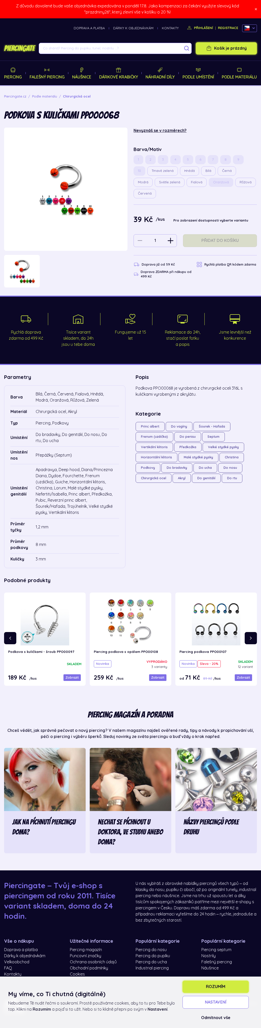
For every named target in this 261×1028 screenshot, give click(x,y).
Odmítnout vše (215, 1018)
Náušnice (81, 77)
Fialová (196, 182)
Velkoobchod (16, 962)
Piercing (13, 77)
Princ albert (150, 426)
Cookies (77, 974)
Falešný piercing (47, 77)
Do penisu (188, 436)
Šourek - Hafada (212, 426)
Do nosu (230, 468)
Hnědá (189, 171)
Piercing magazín (86, 950)
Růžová (246, 182)
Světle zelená (169, 182)
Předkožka (187, 447)
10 (139, 171)
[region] (65, 271)
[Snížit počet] (140, 241)
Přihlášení (203, 28)
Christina (232, 457)
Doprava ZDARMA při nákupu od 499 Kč (166, 274)
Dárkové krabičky (118, 77)
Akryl (182, 478)
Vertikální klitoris (154, 447)
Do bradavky (177, 468)
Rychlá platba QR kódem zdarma (230, 264)
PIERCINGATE (19, 48)
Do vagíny (179, 426)
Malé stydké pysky (198, 457)
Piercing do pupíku (153, 956)
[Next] (251, 638)
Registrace (228, 28)
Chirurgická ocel (153, 478)
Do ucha (205, 468)
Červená (145, 193)
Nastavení (215, 1002)
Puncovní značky (85, 956)
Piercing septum (216, 950)
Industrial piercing (152, 968)
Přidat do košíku (220, 240)
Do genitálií (206, 478)
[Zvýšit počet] (170, 241)
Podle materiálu (239, 77)
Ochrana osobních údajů (93, 962)
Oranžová (221, 182)
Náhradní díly (160, 77)
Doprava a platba (89, 28)
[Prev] (10, 638)
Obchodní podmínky (89, 968)
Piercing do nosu (151, 950)
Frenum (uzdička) (154, 436)
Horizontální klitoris (156, 457)
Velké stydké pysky (223, 447)
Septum (213, 436)
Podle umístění (198, 77)
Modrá (143, 182)
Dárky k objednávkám (133, 28)
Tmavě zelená (163, 171)
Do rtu (232, 478)
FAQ (8, 968)
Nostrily (208, 956)
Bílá (208, 171)
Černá (227, 171)
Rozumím (215, 986)
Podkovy (148, 468)
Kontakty (170, 28)
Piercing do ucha (151, 962)
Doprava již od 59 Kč (158, 264)
